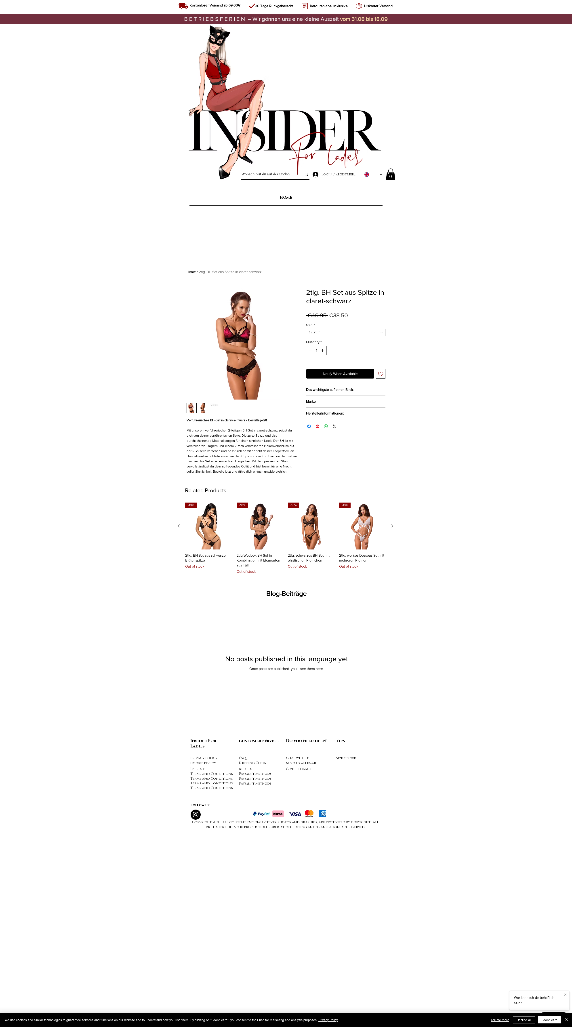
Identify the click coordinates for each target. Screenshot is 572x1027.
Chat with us (297, 956)
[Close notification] (565, 995)
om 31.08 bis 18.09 (365, 19)
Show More (216, 541)
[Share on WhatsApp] (326, 426)
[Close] (566, 1019)
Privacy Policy (203, 956)
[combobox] (345, 332)
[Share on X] (334, 426)
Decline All (524, 1020)
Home (191, 272)
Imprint (197, 967)
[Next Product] (392, 724)
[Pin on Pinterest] (317, 426)
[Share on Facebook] (309, 426)
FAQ (242, 956)
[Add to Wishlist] (380, 374)
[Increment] (323, 350)
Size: (310, 325)
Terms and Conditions (211, 972)
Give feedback (298, 967)
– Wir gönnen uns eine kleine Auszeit (262, 19)
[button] (390, 174)
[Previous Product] (178, 724)
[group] (285, 737)
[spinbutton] (316, 350)
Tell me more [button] (500, 1020)
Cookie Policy (203, 961)
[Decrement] (310, 350)
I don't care (549, 1020)
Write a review (385, 504)
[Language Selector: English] (373, 174)
